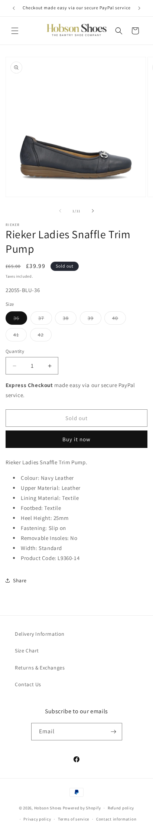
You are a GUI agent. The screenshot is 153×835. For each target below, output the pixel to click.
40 (119, 319)
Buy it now (76, 439)
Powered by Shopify (82, 808)
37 (45, 319)
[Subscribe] (113, 731)
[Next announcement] (139, 8)
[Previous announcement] (14, 8)
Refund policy (121, 808)
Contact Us (28, 684)
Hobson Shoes (48, 808)
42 (45, 336)
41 (20, 336)
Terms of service (73, 819)
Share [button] (20, 580)
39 (94, 319)
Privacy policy (37, 819)
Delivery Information (40, 634)
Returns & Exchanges (40, 667)
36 (20, 319)
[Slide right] (93, 211)
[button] (15, 31)
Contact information (116, 819)
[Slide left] (60, 211)
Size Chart (27, 650)
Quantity (15, 351)
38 (69, 319)
